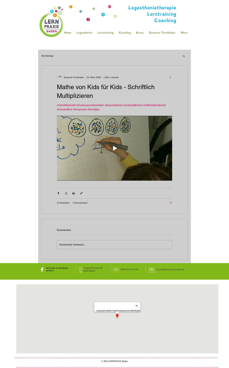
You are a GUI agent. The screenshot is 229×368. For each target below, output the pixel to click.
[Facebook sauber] (42, 269)
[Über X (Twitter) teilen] (65, 193)
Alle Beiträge (47, 56)
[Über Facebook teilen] (58, 193)
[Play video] (114, 148)
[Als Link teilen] (81, 193)
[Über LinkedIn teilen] (73, 193)
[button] (183, 56)
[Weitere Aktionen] (170, 77)
